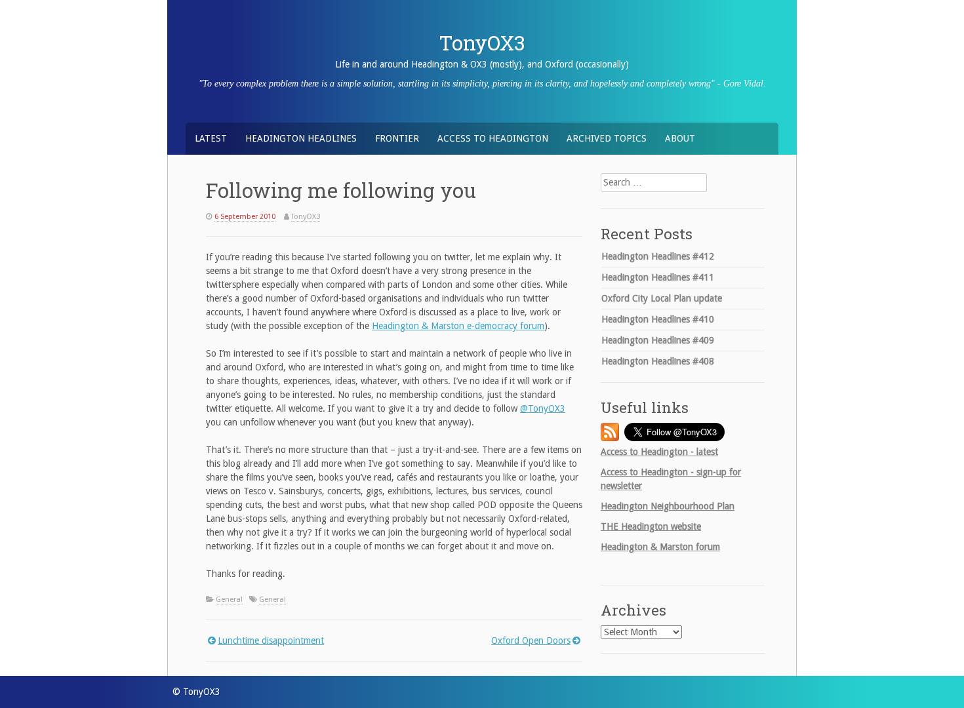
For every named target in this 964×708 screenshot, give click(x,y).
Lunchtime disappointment (271, 640)
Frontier (397, 138)
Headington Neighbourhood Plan (667, 506)
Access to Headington (492, 138)
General (229, 599)
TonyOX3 (482, 43)
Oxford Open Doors (531, 640)
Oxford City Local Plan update (661, 298)
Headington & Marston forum (660, 546)
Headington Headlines (301, 138)
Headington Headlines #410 (657, 319)
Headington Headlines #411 (657, 277)
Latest (211, 138)
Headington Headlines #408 (657, 361)
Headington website (651, 526)
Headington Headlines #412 (657, 256)
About (680, 138)
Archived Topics (607, 138)
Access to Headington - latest (659, 451)
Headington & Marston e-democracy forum (458, 326)
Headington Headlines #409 (657, 340)
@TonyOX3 (542, 408)
